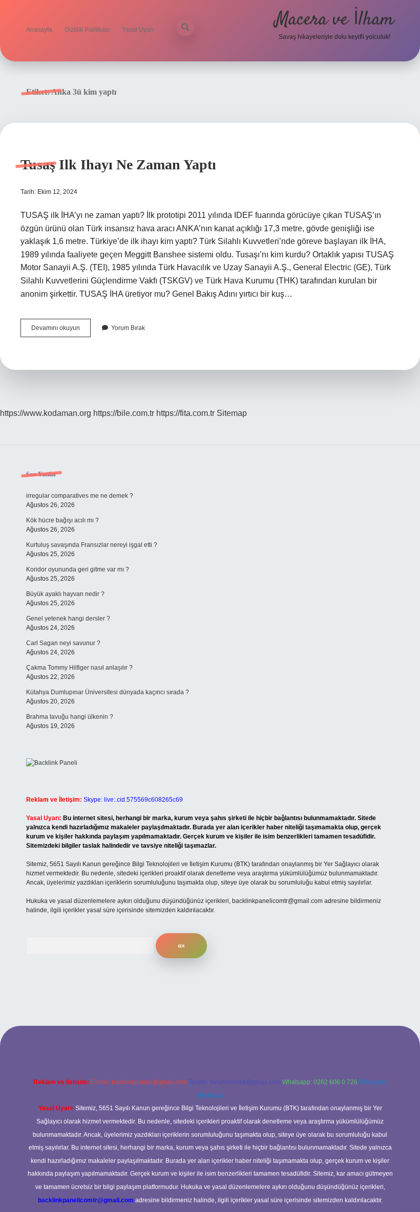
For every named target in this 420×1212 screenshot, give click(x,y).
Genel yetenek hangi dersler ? (68, 618)
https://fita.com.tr (185, 413)
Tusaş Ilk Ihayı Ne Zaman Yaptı (118, 164)
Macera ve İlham (334, 19)
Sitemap (232, 413)
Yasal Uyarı (138, 29)
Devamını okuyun (61, 330)
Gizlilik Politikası (87, 29)
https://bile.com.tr (123, 413)
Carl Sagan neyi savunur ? (63, 643)
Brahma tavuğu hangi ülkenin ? (69, 716)
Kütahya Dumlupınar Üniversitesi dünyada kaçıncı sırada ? (107, 692)
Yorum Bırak (128, 328)
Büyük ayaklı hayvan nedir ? (65, 594)
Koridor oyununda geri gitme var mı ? (77, 569)
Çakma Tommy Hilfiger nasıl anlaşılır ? (79, 667)
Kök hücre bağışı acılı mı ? (62, 520)
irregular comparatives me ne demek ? (79, 495)
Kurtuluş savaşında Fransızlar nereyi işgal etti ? (91, 544)
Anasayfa (39, 29)
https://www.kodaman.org (45, 413)
